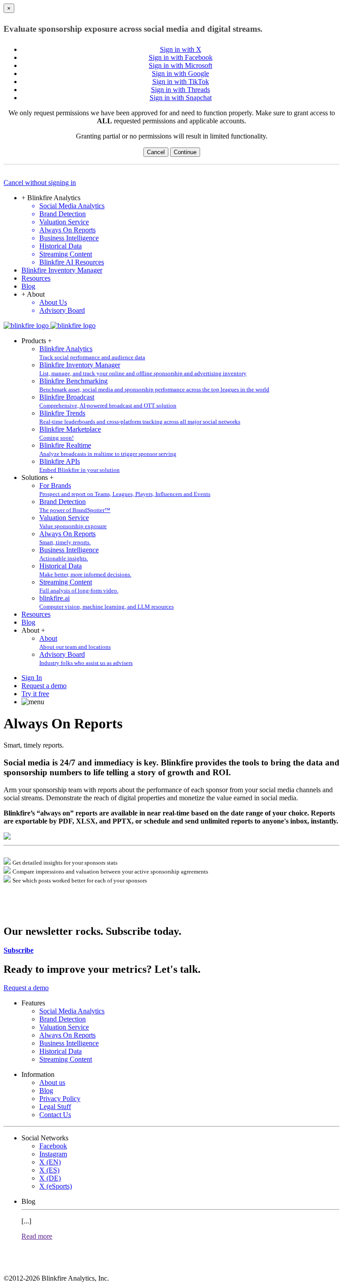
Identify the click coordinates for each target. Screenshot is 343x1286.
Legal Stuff (55, 1106)
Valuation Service (64, 1027)
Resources (35, 278)
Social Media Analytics (72, 1011)
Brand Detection (62, 1019)
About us (52, 1082)
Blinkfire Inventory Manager (61, 270)
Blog (28, 286)
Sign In (31, 677)
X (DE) (50, 1178)
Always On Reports (67, 1035)
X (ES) (49, 1170)
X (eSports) (55, 1186)
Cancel (156, 152)
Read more (36, 1236)
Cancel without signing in (40, 182)
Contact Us (55, 1114)
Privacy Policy (59, 1098)
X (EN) (50, 1162)
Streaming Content (65, 1059)
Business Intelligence (69, 1043)
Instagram (53, 1154)
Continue (185, 152)
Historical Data (60, 1051)
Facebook (53, 1146)
